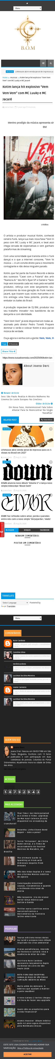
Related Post (10, 420)
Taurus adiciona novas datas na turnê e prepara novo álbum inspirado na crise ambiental (34, 940)
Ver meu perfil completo (15, 769)
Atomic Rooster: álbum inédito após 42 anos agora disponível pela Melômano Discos (34, 1023)
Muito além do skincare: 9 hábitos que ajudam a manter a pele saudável (33, 989)
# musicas (13, 344)
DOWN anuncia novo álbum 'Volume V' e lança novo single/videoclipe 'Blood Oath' (26, 484)
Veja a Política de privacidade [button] (30, 1048)
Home (5, 77)
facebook (44, 530)
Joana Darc (19, 747)
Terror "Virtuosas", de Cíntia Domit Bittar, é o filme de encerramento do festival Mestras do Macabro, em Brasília (26, 846)
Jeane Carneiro (19, 687)
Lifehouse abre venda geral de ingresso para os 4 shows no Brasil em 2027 (26, 451)
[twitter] (27, 3)
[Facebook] (23, 2)
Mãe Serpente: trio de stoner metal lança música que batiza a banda (33, 900)
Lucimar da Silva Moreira (24, 676)
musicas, (32, 107)
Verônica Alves (19, 664)
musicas (13, 77)
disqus (27, 530)
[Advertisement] (27, 722)
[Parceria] (31, 622)
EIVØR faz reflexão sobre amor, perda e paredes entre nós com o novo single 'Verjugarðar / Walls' (26, 517)
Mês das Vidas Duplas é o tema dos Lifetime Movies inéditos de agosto (34, 874)
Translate (11, 606)
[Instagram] (31, 2)
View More (47, 419)
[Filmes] (28, 622)
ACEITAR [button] (27, 1054)
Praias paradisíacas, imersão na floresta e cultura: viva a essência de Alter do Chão (33, 952)
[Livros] (26, 622)
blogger (10, 530)
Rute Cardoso (19, 641)
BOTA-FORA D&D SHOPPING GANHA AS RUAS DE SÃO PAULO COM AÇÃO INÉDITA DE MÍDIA (32, 977)
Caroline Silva (19, 652)
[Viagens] (23, 622)
